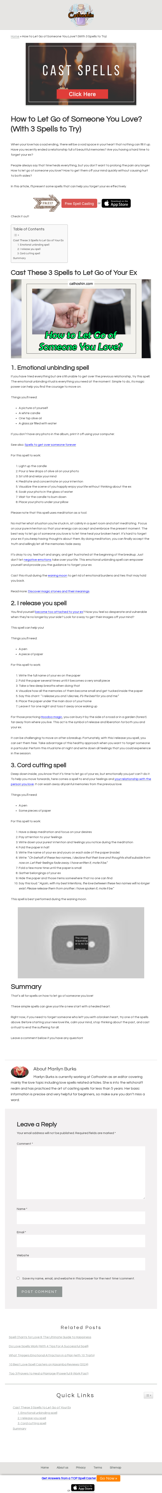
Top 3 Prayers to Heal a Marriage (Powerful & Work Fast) (49, 1373)
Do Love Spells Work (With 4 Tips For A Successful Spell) (49, 1346)
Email (21, 1232)
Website (23, 1255)
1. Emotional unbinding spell (33, 244)
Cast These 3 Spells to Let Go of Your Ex (38, 240)
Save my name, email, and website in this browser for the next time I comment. (78, 1278)
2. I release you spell (28, 249)
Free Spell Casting (79, 203)
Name (22, 1208)
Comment (25, 1143)
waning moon (57, 575)
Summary (19, 258)
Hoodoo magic (51, 717)
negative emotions (37, 559)
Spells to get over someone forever (50, 444)
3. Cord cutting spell (28, 253)
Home (15, 36)
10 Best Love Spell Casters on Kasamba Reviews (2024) (48, 1364)
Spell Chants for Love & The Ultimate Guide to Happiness (50, 1337)
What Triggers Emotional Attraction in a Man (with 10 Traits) (52, 1355)
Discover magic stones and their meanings (58, 591)
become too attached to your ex (59, 611)
